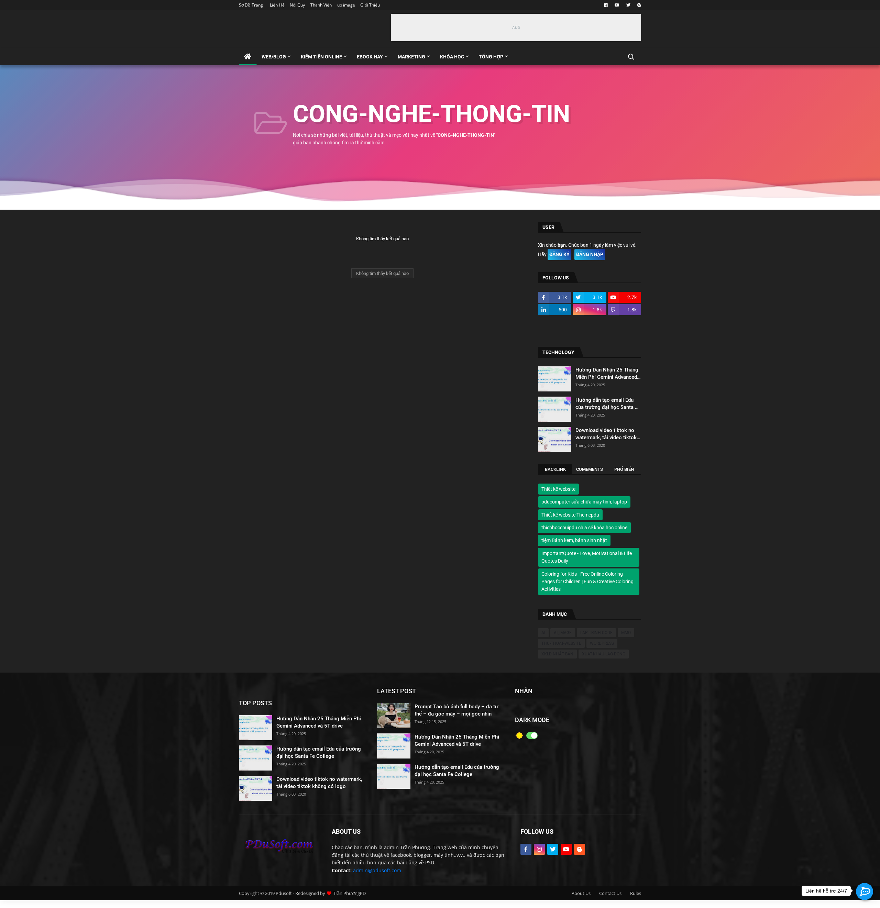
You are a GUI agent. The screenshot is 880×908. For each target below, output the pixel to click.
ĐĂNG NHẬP (589, 254)
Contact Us (610, 893)
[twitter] (628, 5)
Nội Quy (297, 5)
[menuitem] (247, 56)
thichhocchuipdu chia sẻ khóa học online (584, 527)
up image (346, 5)
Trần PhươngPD (349, 893)
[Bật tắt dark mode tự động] (532, 735)
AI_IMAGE (563, 632)
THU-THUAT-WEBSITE (561, 643)
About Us (581, 893)
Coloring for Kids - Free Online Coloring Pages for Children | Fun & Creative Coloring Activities (587, 581)
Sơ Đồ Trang (251, 5)
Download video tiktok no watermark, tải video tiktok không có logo (606, 434)
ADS (516, 27)
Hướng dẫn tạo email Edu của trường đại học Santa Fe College (607, 404)
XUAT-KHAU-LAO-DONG (603, 654)
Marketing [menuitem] (411, 56)
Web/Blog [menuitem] (274, 56)
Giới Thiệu (370, 5)
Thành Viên (321, 5)
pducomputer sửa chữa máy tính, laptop (584, 502)
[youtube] (617, 5)
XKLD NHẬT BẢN (557, 654)
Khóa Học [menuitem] (452, 56)
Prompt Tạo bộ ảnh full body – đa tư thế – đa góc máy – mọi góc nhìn (456, 710)
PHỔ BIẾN (624, 469)
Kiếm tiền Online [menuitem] (321, 56)
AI (543, 632)
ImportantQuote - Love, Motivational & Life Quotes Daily (586, 557)
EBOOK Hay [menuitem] (370, 56)
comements (589, 469)
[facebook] (605, 5)
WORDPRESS (602, 643)
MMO (626, 632)
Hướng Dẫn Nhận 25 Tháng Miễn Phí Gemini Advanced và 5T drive (606, 374)
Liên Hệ (277, 5)
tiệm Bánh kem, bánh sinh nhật (574, 540)
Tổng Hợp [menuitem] (491, 56)
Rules (635, 893)
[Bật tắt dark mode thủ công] (519, 735)
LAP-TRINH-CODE (596, 632)
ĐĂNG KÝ (559, 254)
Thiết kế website (558, 489)
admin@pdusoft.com (377, 870)
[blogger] (638, 5)
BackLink (555, 469)
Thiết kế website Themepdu (570, 515)
